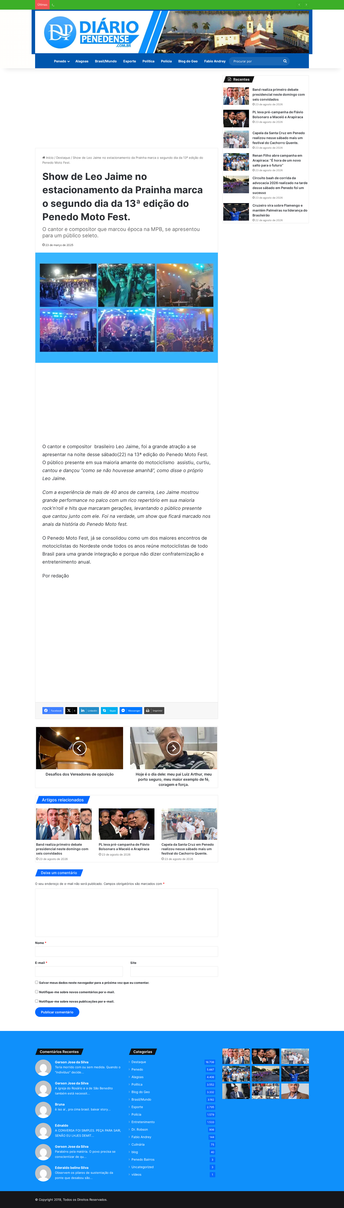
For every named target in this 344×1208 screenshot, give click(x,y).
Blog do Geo (188, 61)
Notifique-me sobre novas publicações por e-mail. (76, 1001)
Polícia (166, 61)
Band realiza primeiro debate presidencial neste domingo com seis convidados (62, 848)
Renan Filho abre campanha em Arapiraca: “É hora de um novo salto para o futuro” (277, 160)
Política (148, 61)
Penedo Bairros (143, 1159)
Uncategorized (143, 1167)
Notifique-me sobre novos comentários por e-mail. (77, 992)
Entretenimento (143, 1122)
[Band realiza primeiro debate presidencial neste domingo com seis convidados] (64, 824)
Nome (40, 943)
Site (133, 963)
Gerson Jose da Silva (71, 1062)
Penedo (60, 61)
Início (49, 157)
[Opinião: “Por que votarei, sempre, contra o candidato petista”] (295, 1091)
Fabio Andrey (215, 61)
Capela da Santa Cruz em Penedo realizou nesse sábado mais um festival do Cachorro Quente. (121, 5)
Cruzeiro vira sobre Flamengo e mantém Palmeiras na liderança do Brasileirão (280, 210)
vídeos (136, 1174)
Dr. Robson (140, 1129)
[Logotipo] (172, 32)
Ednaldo (61, 1125)
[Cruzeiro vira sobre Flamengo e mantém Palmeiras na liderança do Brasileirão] (236, 212)
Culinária (138, 1144)
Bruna (60, 1104)
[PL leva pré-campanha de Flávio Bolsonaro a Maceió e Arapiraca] (126, 824)
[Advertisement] (126, 108)
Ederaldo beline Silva (71, 1168)
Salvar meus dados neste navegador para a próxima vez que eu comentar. (94, 983)
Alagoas (81, 61)
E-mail (41, 963)
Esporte (129, 61)
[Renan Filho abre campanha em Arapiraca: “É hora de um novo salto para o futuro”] (236, 162)
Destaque (63, 157)
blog (135, 1152)
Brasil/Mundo (106, 61)
